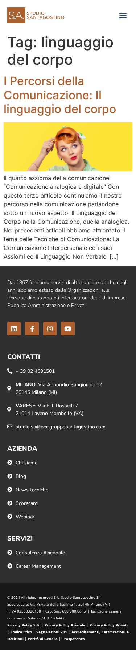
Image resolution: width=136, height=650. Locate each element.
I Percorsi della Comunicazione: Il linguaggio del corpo (60, 95)
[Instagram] (50, 328)
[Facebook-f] (31, 328)
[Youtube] (67, 328)
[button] (123, 15)
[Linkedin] (14, 328)
